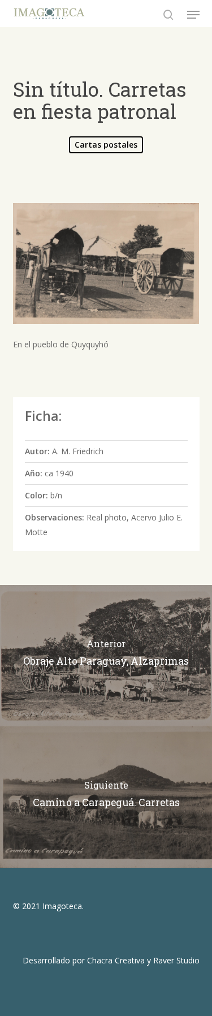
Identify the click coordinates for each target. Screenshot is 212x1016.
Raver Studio (176, 960)
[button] (193, 14)
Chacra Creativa (116, 960)
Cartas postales (106, 144)
